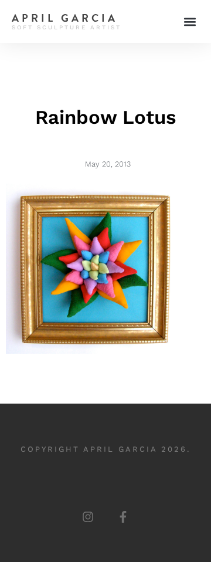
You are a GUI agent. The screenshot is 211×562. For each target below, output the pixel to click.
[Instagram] (88, 517)
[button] (189, 21)
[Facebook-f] (123, 517)
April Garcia (65, 18)
